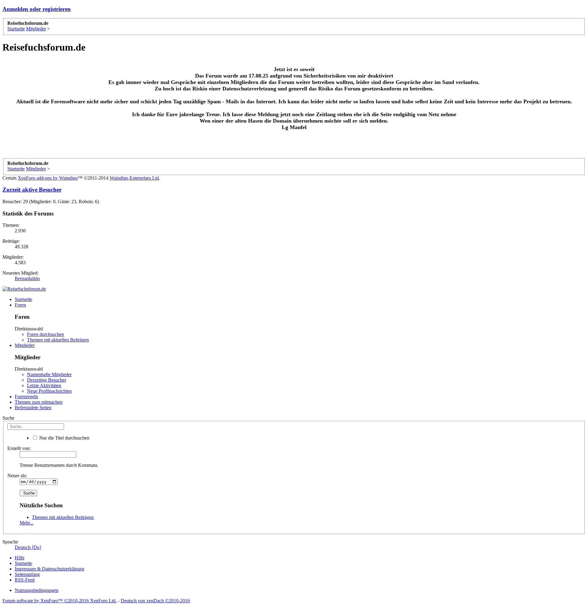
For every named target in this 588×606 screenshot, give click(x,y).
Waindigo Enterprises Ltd (134, 178)
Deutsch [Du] (28, 547)
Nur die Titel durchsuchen (63, 437)
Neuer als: (17, 475)
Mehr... (26, 522)
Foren (20, 304)
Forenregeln (26, 396)
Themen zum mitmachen (38, 402)
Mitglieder (25, 345)
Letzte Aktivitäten (44, 385)
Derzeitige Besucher (46, 380)
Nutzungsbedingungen (36, 590)
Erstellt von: (19, 448)
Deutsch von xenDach (155, 600)
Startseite (23, 299)
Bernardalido (27, 278)
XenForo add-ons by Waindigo (48, 178)
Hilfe (19, 557)
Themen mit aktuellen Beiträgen (58, 339)
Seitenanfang (27, 574)
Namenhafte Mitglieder (49, 374)
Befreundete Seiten (33, 407)
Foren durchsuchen (45, 334)
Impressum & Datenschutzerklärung (49, 568)
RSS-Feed (25, 579)
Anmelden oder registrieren (36, 9)
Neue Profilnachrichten (49, 391)
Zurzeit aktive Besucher (32, 189)
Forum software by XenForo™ (59, 600)
